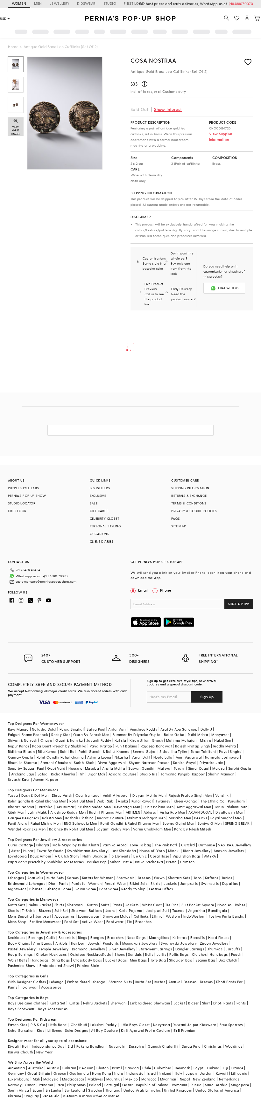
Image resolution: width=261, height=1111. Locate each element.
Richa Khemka (63, 774)
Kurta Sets (55, 878)
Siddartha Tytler (173, 751)
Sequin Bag (205, 960)
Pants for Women (87, 883)
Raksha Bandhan (91, 1046)
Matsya (164, 768)
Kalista (120, 740)
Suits (105, 905)
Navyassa (161, 1025)
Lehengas (16, 878)
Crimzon (187, 862)
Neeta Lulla (162, 757)
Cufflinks (141, 916)
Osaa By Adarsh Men (91, 735)
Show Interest (168, 109)
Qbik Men (16, 812)
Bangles (97, 937)
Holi (25, 1046)
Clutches (199, 954)
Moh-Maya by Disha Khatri (76, 845)
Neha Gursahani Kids (26, 1030)
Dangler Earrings (189, 949)
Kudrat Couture (110, 818)
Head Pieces (218, 937)
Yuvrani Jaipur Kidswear (194, 1025)
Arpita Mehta (113, 768)
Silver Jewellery (122, 949)
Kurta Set (143, 982)
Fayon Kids (17, 1025)
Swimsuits (210, 883)
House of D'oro (152, 851)
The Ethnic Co (212, 801)
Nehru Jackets (95, 1003)
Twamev (163, 801)
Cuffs (50, 937)
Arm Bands (42, 943)
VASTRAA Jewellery (234, 845)
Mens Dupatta (20, 916)
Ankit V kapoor (116, 795)
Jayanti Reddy (98, 740)
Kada (106, 954)
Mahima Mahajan (181, 740)
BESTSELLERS (100, 488)
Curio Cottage (20, 845)
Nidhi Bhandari (95, 856)
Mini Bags (138, 960)
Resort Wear (115, 883)
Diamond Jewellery (88, 949)
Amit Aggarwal (189, 757)
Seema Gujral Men (178, 823)
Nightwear (17, 889)
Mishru (205, 740)
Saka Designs (76, 1030)
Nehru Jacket (40, 905)
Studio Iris (148, 774)
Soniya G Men (210, 823)
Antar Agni (117, 729)
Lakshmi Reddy (103, 1025)
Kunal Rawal (141, 801)
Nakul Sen (222, 740)
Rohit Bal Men (81, 801)
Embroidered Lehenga (86, 982)
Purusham (236, 801)
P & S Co (38, 1025)
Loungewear (89, 916)
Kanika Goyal (184, 762)
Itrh (82, 774)
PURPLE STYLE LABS (23, 488)
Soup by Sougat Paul (26, 768)
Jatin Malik (37, 812)
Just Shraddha (123, 851)
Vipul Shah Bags (187, 856)
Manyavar (220, 735)
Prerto (171, 862)
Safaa (43, 774)
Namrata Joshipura (222, 757)
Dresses (144, 878)
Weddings (234, 1046)
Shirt (206, 1003)
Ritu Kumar (47, 751)
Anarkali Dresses (182, 982)
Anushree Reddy (144, 729)
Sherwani (75, 905)
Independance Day (48, 1046)
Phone (165, 590)
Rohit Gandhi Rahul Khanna (60, 757)
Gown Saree (85, 889)
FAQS (175, 518)
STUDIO (109, 3)
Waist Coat (152, 905)
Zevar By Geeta (50, 851)
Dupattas (230, 883)
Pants (117, 905)
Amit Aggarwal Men (194, 807)
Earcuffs (197, 937)
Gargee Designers (23, 818)
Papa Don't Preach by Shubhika (59, 746)
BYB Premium (184, 1030)
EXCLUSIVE (98, 495)
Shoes (120, 954)
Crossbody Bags (87, 960)
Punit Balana (127, 746)
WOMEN (19, 3)
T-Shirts (28, 910)
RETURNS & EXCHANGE (189, 495)
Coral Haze (159, 856)
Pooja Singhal (71, 729)
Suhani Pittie (121, 862)
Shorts (13, 910)
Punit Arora (17, 823)
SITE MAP (178, 526)
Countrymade (87, 795)
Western (173, 916)
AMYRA (210, 856)
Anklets (61, 943)
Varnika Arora (114, 845)
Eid (70, 1046)
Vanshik (222, 795)
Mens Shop (17, 922)
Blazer (193, 1003)
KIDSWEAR (86, 3)
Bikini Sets (138, 883)
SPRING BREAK (237, 823)
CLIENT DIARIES (102, 541)
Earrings (35, 937)
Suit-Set (61, 910)
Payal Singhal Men (226, 818)
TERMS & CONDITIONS (188, 503)
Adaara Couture (123, 774)
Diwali (13, 1046)
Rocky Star (60, 735)
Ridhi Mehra (198, 735)
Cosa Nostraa (153, 60)
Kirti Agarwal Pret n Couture (145, 1030)
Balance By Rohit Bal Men (71, 829)
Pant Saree (108, 889)
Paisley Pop (97, 862)
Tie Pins (171, 905)
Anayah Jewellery (229, 851)
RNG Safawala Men (80, 823)
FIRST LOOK (134, 3)
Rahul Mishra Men (45, 823)
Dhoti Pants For (229, 982)
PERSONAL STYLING (105, 526)
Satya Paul (96, 729)
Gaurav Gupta (20, 757)
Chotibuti (79, 1025)
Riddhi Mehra (224, 746)
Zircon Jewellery (214, 943)
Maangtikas (159, 937)
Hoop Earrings (20, 954)
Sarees (73, 878)
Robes (240, 905)
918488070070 (241, 4)
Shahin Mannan (221, 774)
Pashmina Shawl (22, 965)
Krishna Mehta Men (94, 807)
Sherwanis (125, 878)
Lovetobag (17, 856)
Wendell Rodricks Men (27, 829)
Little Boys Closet (135, 1025)
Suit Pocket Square (197, 905)
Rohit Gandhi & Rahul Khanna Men (129, 823)
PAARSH (200, 818)
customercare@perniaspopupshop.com (46, 581)
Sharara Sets (179, 878)
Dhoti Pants (58, 883)
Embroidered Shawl (56, 965)
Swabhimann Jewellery (87, 851)
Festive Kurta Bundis (226, 916)
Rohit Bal (68, 751)
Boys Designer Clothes (27, 1003)
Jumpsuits (189, 883)
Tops (198, 878)
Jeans (110, 910)
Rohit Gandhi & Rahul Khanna (104, 751)
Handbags (219, 954)
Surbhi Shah (84, 762)
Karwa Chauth (20, 1052)
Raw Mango (18, 729)
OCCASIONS (99, 534)
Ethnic (157, 916)
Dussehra (137, 1046)
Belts (149, 954)
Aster (15, 851)
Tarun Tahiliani (203, 751)
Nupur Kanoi (18, 746)
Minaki (174, 851)
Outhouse (206, 845)
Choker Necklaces (51, 954)
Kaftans (211, 878)
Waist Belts (17, 960)
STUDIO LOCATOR (22, 503)
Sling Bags (61, 960)
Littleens (54, 1030)
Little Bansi (57, 1025)
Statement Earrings (155, 949)
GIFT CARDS (99, 511)
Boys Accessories (52, 1009)
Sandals (135, 954)
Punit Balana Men (158, 807)
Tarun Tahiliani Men (231, 807)
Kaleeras (180, 937)
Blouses (35, 889)
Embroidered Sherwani (150, 1003)
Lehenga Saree (58, 889)
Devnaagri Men (127, 807)
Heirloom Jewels (85, 943)
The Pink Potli (166, 845)
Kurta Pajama (131, 910)
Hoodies (224, 905)
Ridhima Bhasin (21, 751)
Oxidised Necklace (86, 954)
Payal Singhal (230, 751)
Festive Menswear (45, 922)
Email (143, 590)
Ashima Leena (99, 757)
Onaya (46, 740)
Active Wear (92, 922)
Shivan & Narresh (22, 740)
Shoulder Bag (180, 960)
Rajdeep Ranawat (156, 746)
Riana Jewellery (196, 851)
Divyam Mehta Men (149, 795)
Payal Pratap (101, 746)
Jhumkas (214, 949)
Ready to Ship (133, 889)
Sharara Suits (120, 982)
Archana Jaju (22, 774)
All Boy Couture (104, 1030)
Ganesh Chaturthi (163, 1046)
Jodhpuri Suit (157, 910)
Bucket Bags (116, 960)
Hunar (28, 851)
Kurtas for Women (97, 878)
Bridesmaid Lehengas (27, 883)
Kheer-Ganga (185, 801)
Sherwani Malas (116, 916)
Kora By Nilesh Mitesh (192, 829)
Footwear (114, 922)
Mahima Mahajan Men (146, 818)
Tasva (13, 795)
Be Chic (140, 856)
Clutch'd (188, 845)
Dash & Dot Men (35, 795)
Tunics (227, 878)
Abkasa (150, 812)
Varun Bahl (140, 757)
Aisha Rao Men (172, 812)
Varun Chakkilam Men (152, 829)
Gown (159, 878)
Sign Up (207, 696)
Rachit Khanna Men (106, 812)
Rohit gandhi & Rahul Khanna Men (37, 801)
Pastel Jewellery (22, 949)
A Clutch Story (67, 856)
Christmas (213, 1046)
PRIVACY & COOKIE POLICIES (194, 511)
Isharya (42, 845)
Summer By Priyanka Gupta (137, 735)
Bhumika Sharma (23, 762)
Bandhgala (217, 910)
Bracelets (67, 937)
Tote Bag (158, 960)
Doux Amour (40, 856)
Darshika (45, 807)
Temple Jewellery (53, 949)
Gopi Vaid (56, 768)
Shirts (59, 905)
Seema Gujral (144, 751)
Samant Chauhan (55, 762)
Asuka (123, 801)
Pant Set (71, 922)
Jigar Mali (96, 774)
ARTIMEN (133, 812)
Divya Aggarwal (112, 762)
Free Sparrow (231, 1025)
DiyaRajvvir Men (229, 812)
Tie (129, 922)
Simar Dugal (198, 768)
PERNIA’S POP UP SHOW (27, 495)
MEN (38, 3)
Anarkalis (35, 878)
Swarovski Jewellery (179, 943)
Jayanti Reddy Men (113, 829)
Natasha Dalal (44, 729)
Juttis (161, 954)
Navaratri (117, 1046)
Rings (82, 937)
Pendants (111, 943)
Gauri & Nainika (69, 740)
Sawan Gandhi (141, 768)
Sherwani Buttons (86, 910)
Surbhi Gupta (239, 768)
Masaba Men (180, 818)
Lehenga (56, 982)
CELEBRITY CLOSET (104, 518)
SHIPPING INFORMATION (190, 488)
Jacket (179, 1003)
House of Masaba (83, 768)
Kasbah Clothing (79, 818)
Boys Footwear (21, 1009)
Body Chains (19, 943)
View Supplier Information (221, 137)
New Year (44, 1052)
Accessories (64, 916)
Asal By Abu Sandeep (178, 729)
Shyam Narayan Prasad (149, 762)
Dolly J (206, 729)
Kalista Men (52, 818)
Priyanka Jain (211, 762)
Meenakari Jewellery (140, 943)
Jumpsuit (43, 916)
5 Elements (121, 856)
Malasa (218, 768)
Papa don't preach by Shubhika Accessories (46, 862)
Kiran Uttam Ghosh (146, 740)
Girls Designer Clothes (27, 982)
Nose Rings (136, 937)
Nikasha (121, 757)
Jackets (170, 883)
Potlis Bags (178, 954)
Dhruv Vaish (62, 795)
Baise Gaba (174, 735)
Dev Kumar (65, 807)
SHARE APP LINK (239, 604)
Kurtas (92, 905)
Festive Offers (161, 889)
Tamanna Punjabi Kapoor (182, 774)
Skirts (155, 883)
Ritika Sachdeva (149, 862)
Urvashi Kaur (19, 779)
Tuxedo (178, 910)
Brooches (143, 922)
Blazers (45, 910)
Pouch (236, 954)
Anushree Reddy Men (68, 812)
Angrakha (196, 910)
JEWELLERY (60, 3)
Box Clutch (228, 960)
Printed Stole (88, 965)
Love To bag (140, 845)
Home (13, 46)
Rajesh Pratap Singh (192, 746)
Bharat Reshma (21, 807)
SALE (94, 503)
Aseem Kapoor (46, 779)
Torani (179, 768)
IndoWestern (194, 916)
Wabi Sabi (105, 801)
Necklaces (16, 937)
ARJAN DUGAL (200, 812)
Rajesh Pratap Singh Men (190, 795)
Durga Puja (191, 1046)
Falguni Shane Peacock (28, 735)
